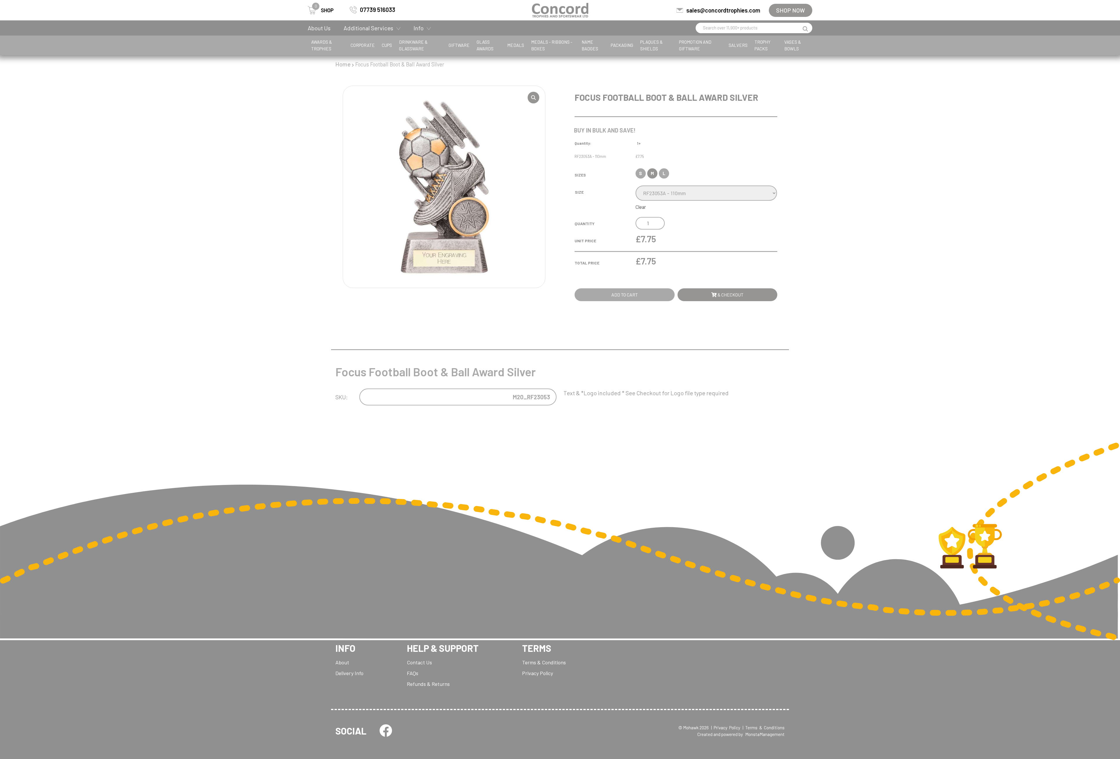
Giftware (459, 45)
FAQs (412, 673)
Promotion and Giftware (695, 45)
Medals (515, 45)
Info (419, 27)
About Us (319, 27)
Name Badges (590, 45)
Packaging (622, 45)
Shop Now (790, 10)
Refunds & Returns (428, 684)
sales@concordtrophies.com (723, 10)
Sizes (580, 174)
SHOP (324, 9)
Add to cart (624, 294)
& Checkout (730, 294)
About (342, 662)
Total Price (587, 262)
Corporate (363, 45)
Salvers (738, 45)
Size (579, 192)
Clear (641, 207)
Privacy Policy (537, 673)
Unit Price (585, 240)
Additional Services (368, 27)
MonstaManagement (765, 734)
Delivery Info (349, 673)
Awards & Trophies (321, 45)
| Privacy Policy (725, 727)
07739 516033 (377, 9)
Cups (387, 45)
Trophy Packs (763, 45)
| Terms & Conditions (764, 727)
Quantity (584, 223)
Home (343, 64)
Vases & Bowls (792, 45)
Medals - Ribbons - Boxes (551, 45)
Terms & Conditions (544, 662)
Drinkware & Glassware (413, 45)
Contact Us (419, 662)
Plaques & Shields (651, 45)
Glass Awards (485, 45)
